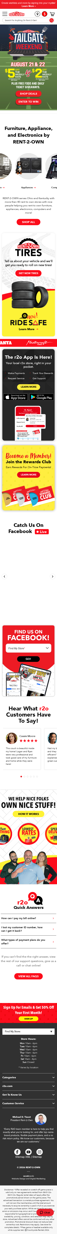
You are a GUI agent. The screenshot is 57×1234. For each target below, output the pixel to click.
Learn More (28, 386)
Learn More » (29, 6)
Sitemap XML (23, 1157)
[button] (4, 576)
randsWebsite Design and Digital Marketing (28, 1177)
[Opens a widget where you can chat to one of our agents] (45, 1213)
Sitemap (37, 1157)
